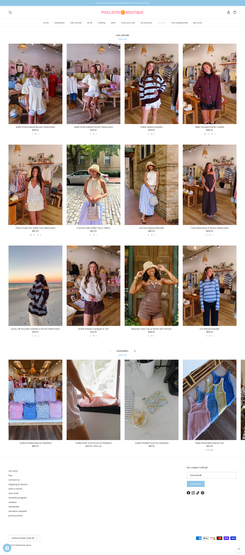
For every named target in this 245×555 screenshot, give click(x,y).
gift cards (197, 22)
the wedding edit (180, 22)
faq (10, 475)
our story (13, 470)
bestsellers (59, 22)
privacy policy (16, 515)
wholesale (14, 506)
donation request (18, 511)
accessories (146, 22)
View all (122, 39)
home (46, 22)
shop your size (128, 22)
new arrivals (76, 22)
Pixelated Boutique (23, 545)
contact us (14, 479)
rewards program (18, 497)
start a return (15, 488)
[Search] (10, 12)
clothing (101, 22)
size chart (14, 493)
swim (113, 22)
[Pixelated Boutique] (122, 12)
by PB (89, 22)
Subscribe (196, 483)
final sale (162, 22)
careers (13, 502)
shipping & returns (18, 484)
